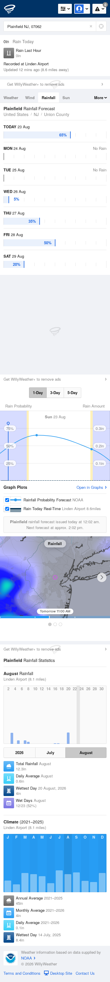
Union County (56, 114)
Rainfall (48, 97)
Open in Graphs (90, 487)
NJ (36, 114)
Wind (30, 97)
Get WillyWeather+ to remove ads (36, 84)
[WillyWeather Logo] (13, 9)
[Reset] (91, 26)
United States (16, 114)
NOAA (26, 958)
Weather (11, 97)
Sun (66, 97)
